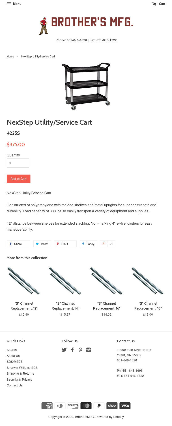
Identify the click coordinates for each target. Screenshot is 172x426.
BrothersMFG (84, 416)
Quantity (13, 155)
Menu (17, 3)
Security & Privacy (19, 379)
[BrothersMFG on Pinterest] (80, 350)
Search (12, 349)
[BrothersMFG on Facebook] (72, 350)
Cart (161, 3)
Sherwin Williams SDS (22, 367)
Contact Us (14, 385)
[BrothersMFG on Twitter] (64, 350)
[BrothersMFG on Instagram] (88, 350)
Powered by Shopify (110, 416)
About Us (13, 355)
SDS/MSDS (15, 361)
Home (10, 56)
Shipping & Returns (20, 373)
